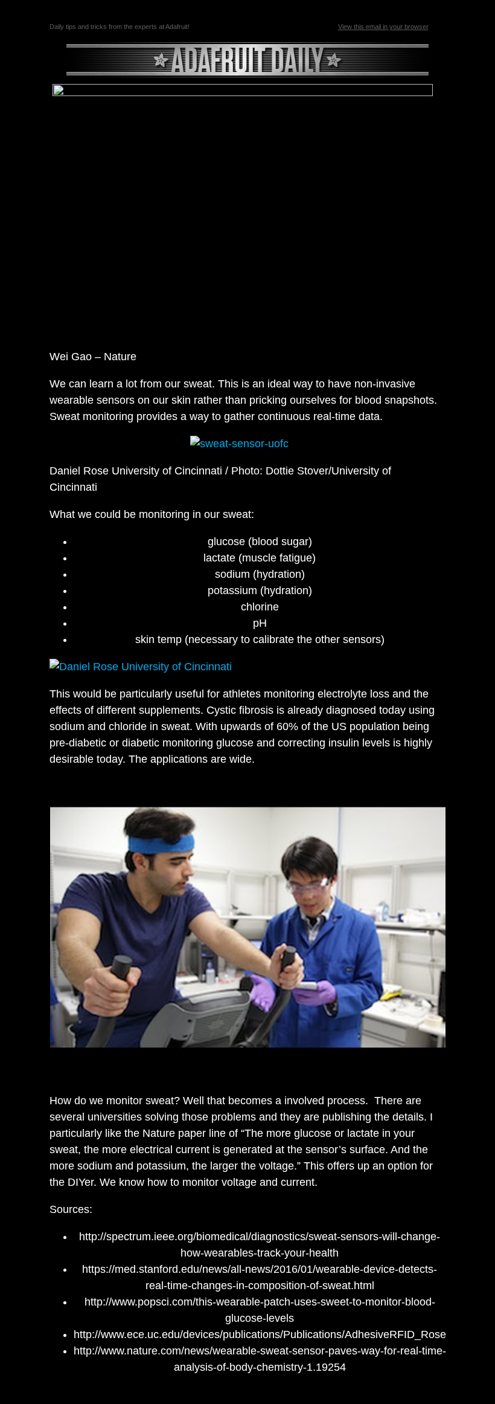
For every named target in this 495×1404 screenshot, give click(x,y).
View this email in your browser (383, 26)
